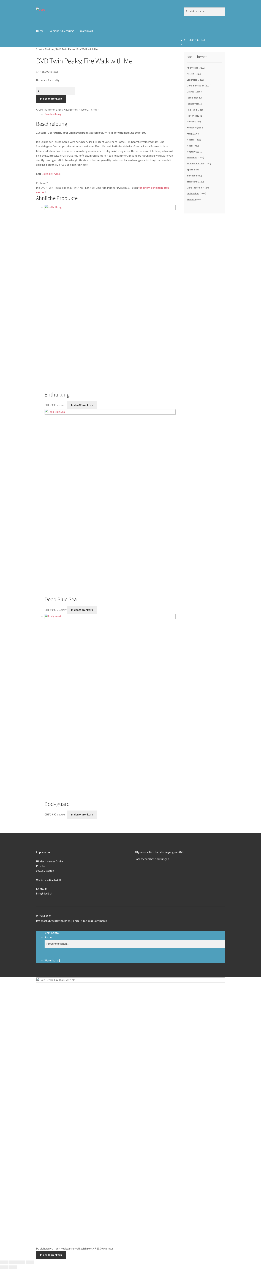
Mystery (83, 109)
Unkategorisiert (195, 187)
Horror (190, 121)
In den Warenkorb (51, 98)
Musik (190, 145)
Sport (190, 169)
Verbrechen (193, 193)
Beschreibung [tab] (53, 114)
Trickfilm (192, 181)
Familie (191, 97)
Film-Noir (192, 109)
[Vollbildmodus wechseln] (13, 1262)
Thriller (49, 49)
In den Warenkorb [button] (82, 405)
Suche (48, 937)
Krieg (189, 133)
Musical (191, 139)
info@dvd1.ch (44, 893)
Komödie (192, 127)
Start (39, 49)
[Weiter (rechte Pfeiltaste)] (13, 1267)
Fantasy (191, 103)
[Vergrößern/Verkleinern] (4, 1262)
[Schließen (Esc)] (30, 1262)
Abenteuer (192, 67)
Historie (191, 115)
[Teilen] (21, 1262)
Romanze (192, 157)
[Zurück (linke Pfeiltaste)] (4, 1267)
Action (190, 73)
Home (40, 31)
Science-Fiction (195, 163)
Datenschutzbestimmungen (152, 859)
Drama (190, 91)
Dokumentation (195, 85)
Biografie (192, 79)
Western (191, 199)
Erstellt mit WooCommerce (90, 920)
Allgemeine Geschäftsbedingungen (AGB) (159, 852)
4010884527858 (51, 174)
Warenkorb (87, 31)
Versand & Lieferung (62, 31)
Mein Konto (52, 933)
